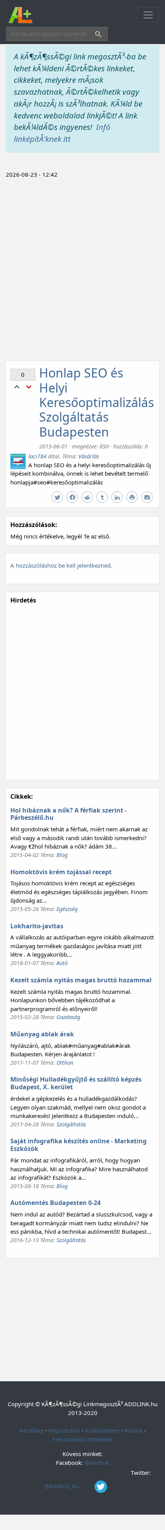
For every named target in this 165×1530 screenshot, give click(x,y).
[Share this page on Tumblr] (103, 497)
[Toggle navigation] (148, 15)
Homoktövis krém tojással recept (61, 872)
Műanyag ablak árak (42, 1034)
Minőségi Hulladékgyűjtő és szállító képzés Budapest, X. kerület (76, 1083)
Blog (62, 855)
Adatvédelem (102, 1430)
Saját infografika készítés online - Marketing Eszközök (78, 1145)
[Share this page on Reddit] (88, 497)
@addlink (96, 1462)
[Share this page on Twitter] (58, 497)
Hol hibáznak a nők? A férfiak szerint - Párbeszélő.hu (68, 814)
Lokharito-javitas (36, 926)
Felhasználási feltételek (82, 1439)
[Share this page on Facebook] (73, 497)
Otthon (64, 1062)
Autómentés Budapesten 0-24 (55, 1202)
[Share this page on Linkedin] (118, 497)
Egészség (67, 909)
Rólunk (133, 1430)
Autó (62, 963)
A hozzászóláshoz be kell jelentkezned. (61, 565)
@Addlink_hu (62, 1486)
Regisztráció (64, 1430)
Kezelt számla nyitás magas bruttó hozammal (81, 980)
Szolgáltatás (71, 1124)
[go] (97, 35)
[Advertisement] (82, 268)
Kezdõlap (32, 1430)
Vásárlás (88, 456)
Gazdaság (68, 1017)
